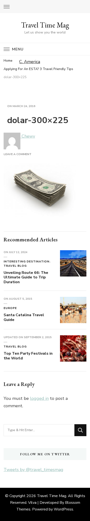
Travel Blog (15, 266)
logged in (39, 398)
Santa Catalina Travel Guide (24, 317)
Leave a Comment (17, 154)
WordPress (63, 509)
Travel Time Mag (45, 25)
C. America (29, 62)
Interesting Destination (26, 261)
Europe (10, 308)
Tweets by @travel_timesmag (33, 469)
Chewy (27, 136)
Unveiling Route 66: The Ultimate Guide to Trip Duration (26, 277)
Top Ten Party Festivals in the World (28, 356)
